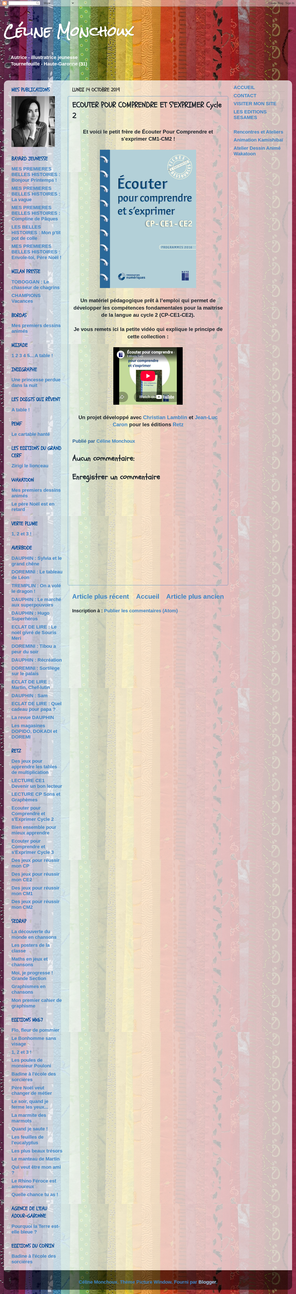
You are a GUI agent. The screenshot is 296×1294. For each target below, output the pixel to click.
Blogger (207, 1282)
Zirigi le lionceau (29, 465)
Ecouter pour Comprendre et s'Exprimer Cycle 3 (32, 846)
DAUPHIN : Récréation (36, 660)
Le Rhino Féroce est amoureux (33, 1183)
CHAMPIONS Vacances (26, 298)
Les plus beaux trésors (36, 1151)
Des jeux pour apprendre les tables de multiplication (34, 766)
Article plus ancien (195, 596)
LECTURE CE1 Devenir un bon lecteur (36, 783)
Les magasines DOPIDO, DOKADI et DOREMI (34, 731)
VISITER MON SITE (255, 103)
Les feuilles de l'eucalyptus (27, 1139)
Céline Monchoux (68, 31)
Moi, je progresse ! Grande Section (32, 975)
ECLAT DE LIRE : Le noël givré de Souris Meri (34, 632)
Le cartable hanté (30, 434)
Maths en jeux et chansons (29, 961)
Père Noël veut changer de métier (31, 1090)
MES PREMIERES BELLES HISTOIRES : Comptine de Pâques (35, 213)
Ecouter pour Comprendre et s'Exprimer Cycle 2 (32, 813)
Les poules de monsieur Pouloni (31, 1062)
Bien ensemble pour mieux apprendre (33, 830)
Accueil (147, 596)
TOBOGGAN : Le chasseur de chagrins (35, 284)
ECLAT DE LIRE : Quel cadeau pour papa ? (36, 706)
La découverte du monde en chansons (34, 934)
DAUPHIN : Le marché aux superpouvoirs (36, 602)
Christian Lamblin (165, 417)
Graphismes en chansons (28, 989)
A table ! (20, 409)
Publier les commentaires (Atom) (141, 610)
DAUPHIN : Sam (29, 695)
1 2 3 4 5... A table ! (32, 355)
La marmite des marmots (28, 1118)
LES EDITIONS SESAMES (250, 114)
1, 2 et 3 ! (21, 533)
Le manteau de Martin (35, 1159)
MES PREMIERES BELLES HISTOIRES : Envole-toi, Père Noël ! (36, 252)
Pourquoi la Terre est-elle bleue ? (35, 1229)
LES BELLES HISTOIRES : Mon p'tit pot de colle (35, 232)
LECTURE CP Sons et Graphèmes (35, 796)
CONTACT (245, 95)
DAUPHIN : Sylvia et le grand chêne (36, 561)
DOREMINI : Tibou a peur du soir (33, 648)
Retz (178, 424)
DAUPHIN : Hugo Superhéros (30, 615)
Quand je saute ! (29, 1129)
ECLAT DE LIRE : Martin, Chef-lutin (30, 684)
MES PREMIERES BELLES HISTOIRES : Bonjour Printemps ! (35, 174)
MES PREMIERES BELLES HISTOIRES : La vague (35, 194)
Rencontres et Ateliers (258, 132)
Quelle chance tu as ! (34, 1194)
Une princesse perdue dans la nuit (35, 382)
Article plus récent (100, 596)
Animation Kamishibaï (258, 140)
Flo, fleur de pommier (35, 1030)
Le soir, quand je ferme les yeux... (29, 1104)
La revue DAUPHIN (32, 717)
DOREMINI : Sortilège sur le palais (35, 670)
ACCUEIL (244, 87)
